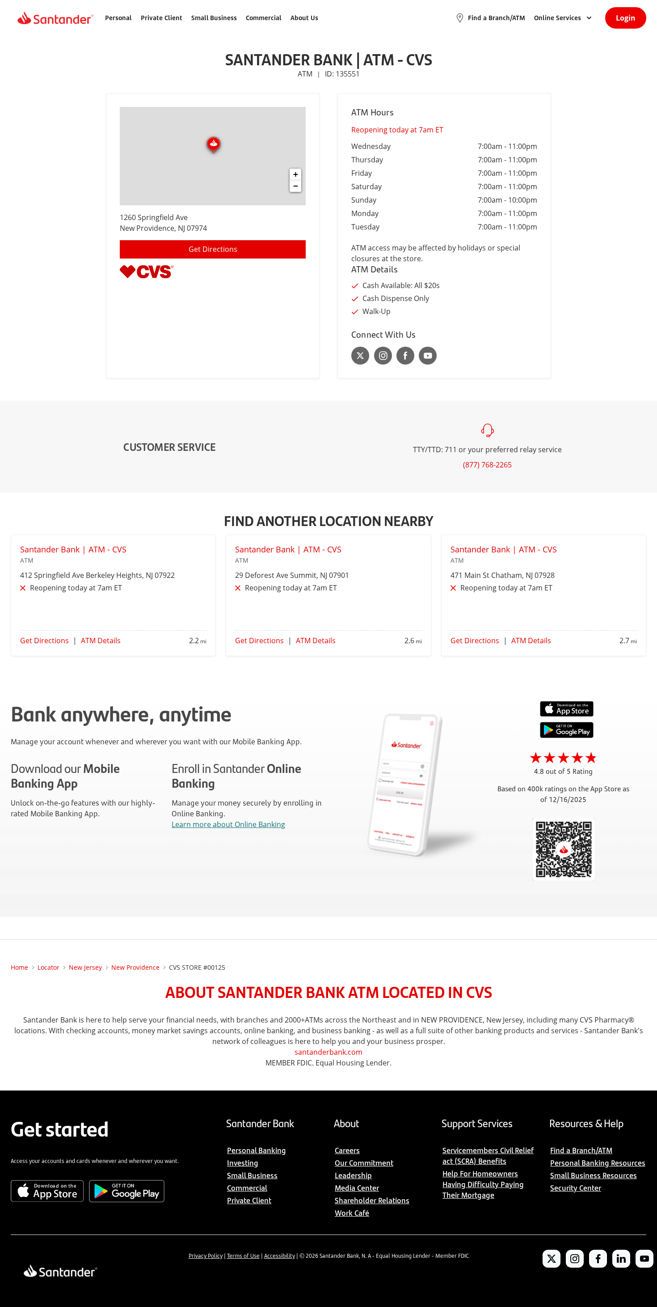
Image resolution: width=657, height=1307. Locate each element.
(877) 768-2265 (487, 465)
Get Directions (213, 249)
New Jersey (85, 967)
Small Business (214, 17)
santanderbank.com (328, 1052)
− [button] (295, 186)
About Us (304, 17)
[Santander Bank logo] (55, 18)
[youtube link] (428, 356)
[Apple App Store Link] (567, 714)
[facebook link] (405, 356)
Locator (48, 967)
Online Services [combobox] (557, 17)
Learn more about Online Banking (228, 824)
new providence (135, 967)
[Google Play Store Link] (567, 735)
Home (19, 967)
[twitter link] (360, 356)
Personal (118, 17)
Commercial (264, 17)
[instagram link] (383, 356)
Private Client (161, 17)
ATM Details (101, 640)
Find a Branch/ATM (496, 17)
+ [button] (295, 174)
